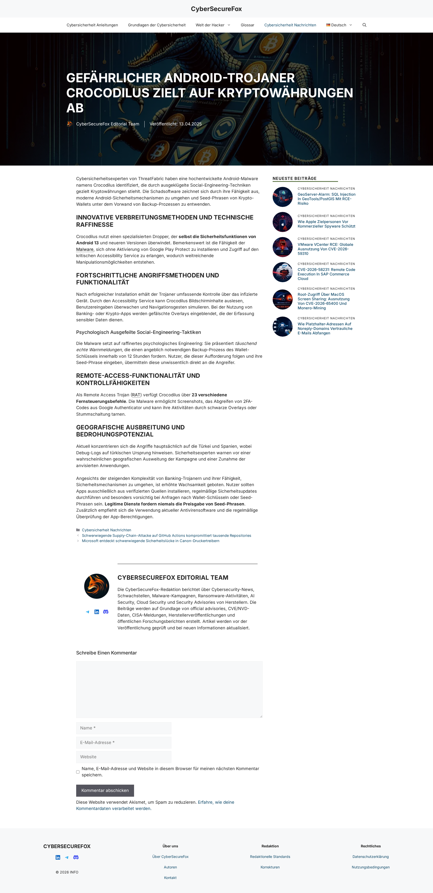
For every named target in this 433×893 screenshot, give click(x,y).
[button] (364, 25)
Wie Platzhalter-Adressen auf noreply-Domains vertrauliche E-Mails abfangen (325, 328)
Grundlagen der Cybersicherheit (157, 25)
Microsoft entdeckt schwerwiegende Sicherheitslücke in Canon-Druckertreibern (151, 541)
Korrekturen (270, 867)
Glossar (247, 25)
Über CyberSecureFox (170, 856)
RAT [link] (136, 394)
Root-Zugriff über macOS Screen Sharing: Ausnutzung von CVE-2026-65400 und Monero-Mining (324, 301)
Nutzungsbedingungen (371, 867)
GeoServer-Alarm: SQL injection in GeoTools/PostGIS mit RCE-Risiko (327, 199)
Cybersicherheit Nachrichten (290, 25)
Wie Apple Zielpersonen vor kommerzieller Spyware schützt (326, 224)
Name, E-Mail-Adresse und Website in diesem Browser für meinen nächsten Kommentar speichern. (170, 772)
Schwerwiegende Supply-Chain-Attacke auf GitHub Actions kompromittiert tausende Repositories (166, 535)
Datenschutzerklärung (371, 856)
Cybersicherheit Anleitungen (92, 25)
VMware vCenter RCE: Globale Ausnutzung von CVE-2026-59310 (325, 249)
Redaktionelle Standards (270, 856)
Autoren (170, 867)
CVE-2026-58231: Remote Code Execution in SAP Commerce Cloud (326, 274)
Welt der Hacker (210, 25)
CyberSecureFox (216, 9)
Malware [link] (84, 249)
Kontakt (170, 877)
